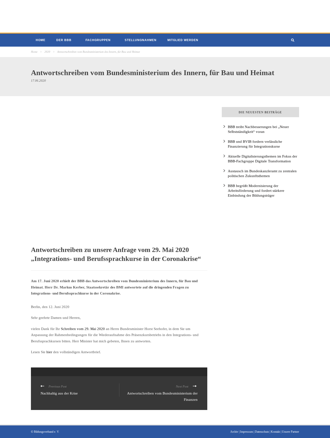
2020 (47, 51)
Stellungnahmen (141, 40)
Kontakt (275, 431)
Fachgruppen (98, 40)
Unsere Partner (290, 431)
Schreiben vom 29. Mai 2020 (83, 329)
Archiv (234, 431)
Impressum (246, 431)
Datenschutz (262, 431)
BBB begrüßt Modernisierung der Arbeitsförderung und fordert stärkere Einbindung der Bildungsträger (256, 190)
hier (49, 352)
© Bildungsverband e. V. (45, 431)
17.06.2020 (38, 80)
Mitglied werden (182, 40)
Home (40, 40)
